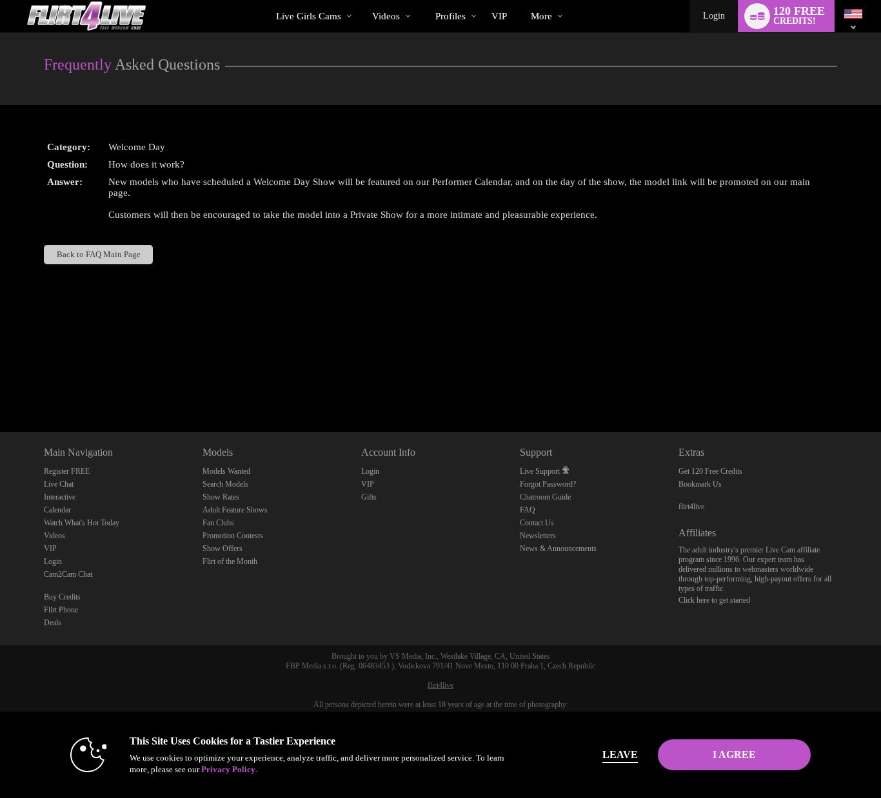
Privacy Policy (228, 769)
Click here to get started (714, 600)
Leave (620, 754)
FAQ (527, 509)
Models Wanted (226, 471)
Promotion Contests (233, 535)
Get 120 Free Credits (710, 471)
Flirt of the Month (230, 561)
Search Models (225, 484)
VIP (499, 16)
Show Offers (223, 548)
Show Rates (221, 496)
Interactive (59, 496)
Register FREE (67, 471)
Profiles (450, 16)
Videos (386, 16)
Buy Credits (62, 596)
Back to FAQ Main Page (99, 254)
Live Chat (59, 484)
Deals (52, 622)
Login (714, 16)
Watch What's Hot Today (81, 522)
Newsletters (538, 535)
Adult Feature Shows (235, 509)
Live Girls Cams (308, 16)
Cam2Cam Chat (68, 574)
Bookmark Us (700, 484)
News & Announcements (558, 548)
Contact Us (537, 522)
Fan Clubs (218, 522)
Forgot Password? (548, 484)
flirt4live (691, 506)
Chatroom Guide (545, 496)
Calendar (57, 509)
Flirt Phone (61, 609)
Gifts (369, 496)
